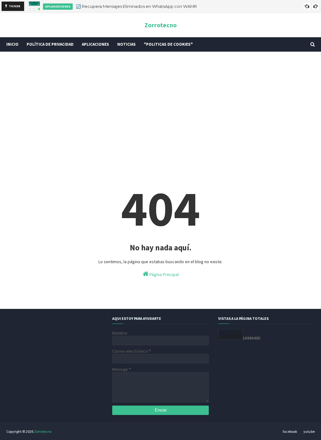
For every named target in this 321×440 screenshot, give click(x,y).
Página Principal (164, 274)
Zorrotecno (161, 25)
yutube (309, 431)
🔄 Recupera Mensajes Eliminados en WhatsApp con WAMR (136, 6)
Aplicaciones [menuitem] (95, 44)
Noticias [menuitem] (126, 44)
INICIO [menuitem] (12, 44)
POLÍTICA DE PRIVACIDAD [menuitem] (50, 44)
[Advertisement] (160, 105)
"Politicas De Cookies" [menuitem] (168, 44)
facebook (290, 431)
